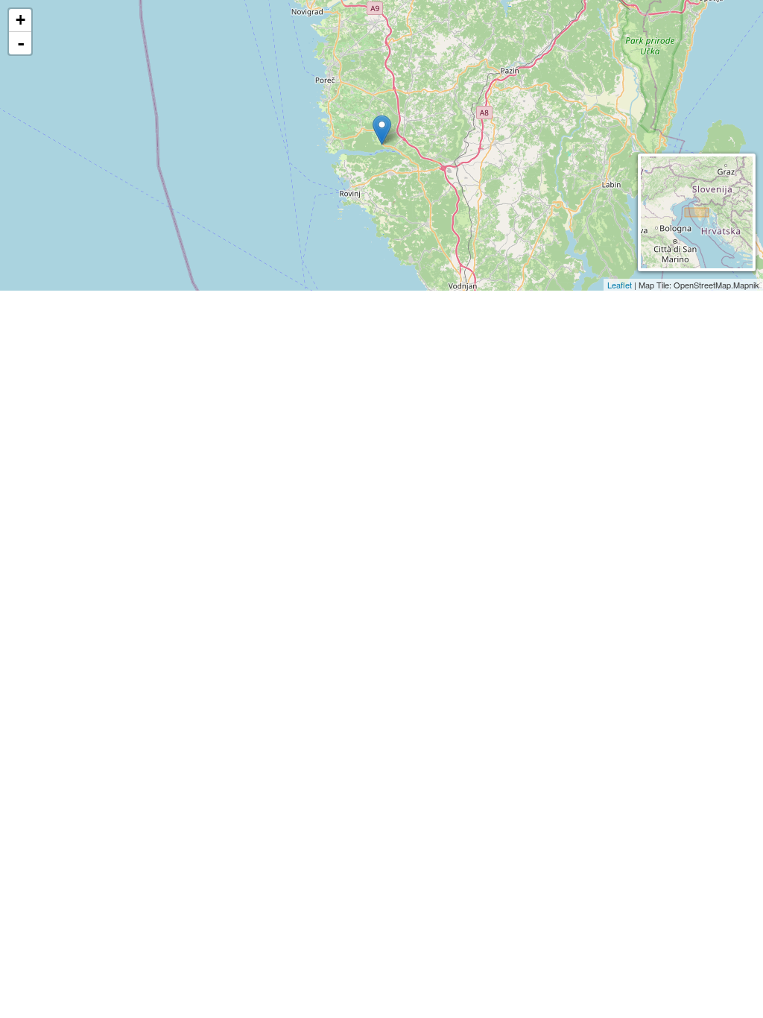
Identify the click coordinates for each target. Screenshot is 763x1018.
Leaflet (619, 285)
